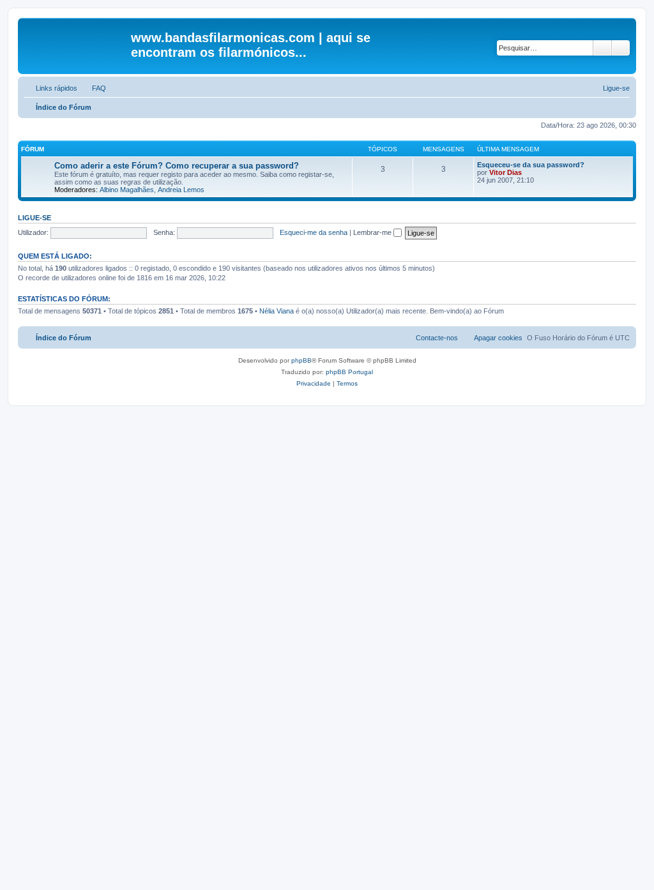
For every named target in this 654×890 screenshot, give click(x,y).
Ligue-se (34, 218)
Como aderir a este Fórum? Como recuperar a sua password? (176, 165)
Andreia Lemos (181, 189)
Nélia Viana (276, 311)
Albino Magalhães (127, 189)
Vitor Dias (505, 172)
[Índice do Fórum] (76, 41)
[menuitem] (93, 88)
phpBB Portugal (349, 371)
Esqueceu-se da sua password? (530, 165)
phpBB (301, 360)
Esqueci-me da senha (313, 232)
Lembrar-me (373, 232)
